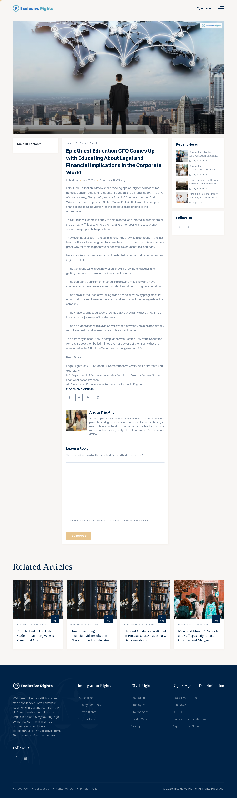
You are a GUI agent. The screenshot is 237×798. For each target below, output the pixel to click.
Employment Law (89, 705)
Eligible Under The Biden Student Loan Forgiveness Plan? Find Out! (35, 635)
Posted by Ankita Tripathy (112, 180)
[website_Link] (179, 227)
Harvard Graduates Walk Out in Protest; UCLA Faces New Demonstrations (145, 635)
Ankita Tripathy (101, 412)
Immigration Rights (94, 685)
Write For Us (65, 788)
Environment (139, 712)
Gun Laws (179, 705)
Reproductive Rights (186, 726)
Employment (139, 705)
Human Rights (87, 712)
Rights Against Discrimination (198, 685)
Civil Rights (81, 143)
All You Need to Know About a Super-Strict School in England (105, 384)
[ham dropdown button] (221, 8)
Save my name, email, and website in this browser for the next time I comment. (109, 520)
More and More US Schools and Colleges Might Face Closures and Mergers (198, 635)
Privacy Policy (89, 788)
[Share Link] (69, 397)
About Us (21, 788)
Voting (135, 726)
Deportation (86, 698)
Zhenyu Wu (94, 197)
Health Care (139, 719)
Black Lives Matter (185, 698)
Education (94, 143)
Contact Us (42, 788)
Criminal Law (86, 719)
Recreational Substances (189, 719)
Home (69, 143)
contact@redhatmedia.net (40, 735)
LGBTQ (177, 712)
